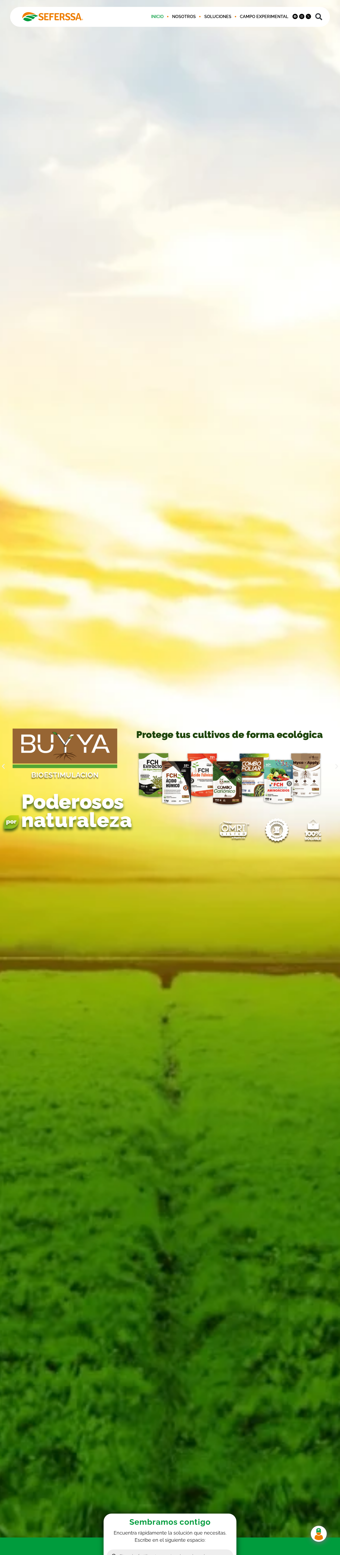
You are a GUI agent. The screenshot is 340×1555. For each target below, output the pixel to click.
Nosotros (184, 17)
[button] (319, 17)
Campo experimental (264, 17)
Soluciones (217, 17)
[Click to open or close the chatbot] (319, 1534)
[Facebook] (295, 16)
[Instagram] (301, 16)
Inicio (157, 17)
